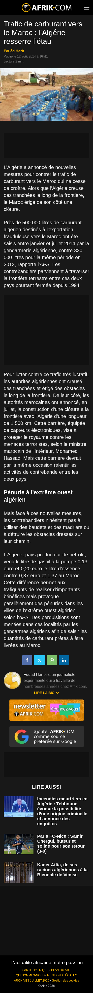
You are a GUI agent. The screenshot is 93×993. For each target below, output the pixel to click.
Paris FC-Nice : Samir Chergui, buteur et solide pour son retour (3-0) (61, 844)
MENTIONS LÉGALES (62, 975)
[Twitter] (39, 660)
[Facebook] (27, 660)
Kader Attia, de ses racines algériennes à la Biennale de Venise (62, 869)
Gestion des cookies (65, 980)
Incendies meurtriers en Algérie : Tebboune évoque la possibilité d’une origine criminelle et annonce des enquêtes (62, 811)
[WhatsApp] (52, 660)
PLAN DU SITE (61, 970)
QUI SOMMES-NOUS (30, 975)
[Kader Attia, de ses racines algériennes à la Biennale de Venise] (18, 872)
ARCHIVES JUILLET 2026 (31, 980)
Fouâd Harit (14, 51)
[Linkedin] (64, 660)
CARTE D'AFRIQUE (35, 970)
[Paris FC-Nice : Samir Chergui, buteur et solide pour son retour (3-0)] (18, 844)
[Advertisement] (46, 145)
